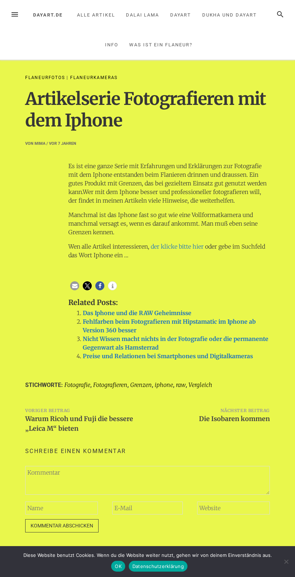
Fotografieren (110, 384)
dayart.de (48, 15)
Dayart (180, 15)
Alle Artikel (96, 15)
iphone (164, 384)
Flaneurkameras (94, 77)
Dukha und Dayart (229, 15)
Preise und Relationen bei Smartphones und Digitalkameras (168, 356)
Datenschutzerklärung (158, 566)
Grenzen (141, 384)
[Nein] (286, 561)
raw (181, 384)
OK (118, 566)
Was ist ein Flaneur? (160, 44)
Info (111, 44)
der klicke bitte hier (177, 246)
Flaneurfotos (45, 77)
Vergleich (200, 384)
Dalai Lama (142, 15)
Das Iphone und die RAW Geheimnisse (137, 313)
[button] (74, 285)
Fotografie (77, 384)
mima (40, 143)
